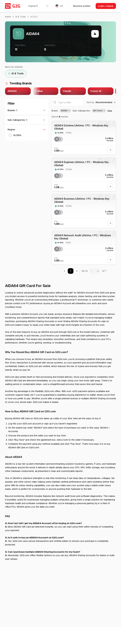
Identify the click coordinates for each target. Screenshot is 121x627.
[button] (65, 111)
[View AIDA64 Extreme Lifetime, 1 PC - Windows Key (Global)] (84, 138)
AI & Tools (20, 16)
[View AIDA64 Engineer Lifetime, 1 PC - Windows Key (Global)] (84, 174)
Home (8, 16)
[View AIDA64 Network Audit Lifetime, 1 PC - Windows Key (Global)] (84, 248)
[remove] (69, 110)
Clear (109, 110)
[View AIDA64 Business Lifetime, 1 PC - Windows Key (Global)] (84, 211)
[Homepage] (13, 6)
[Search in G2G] (47, 6)
